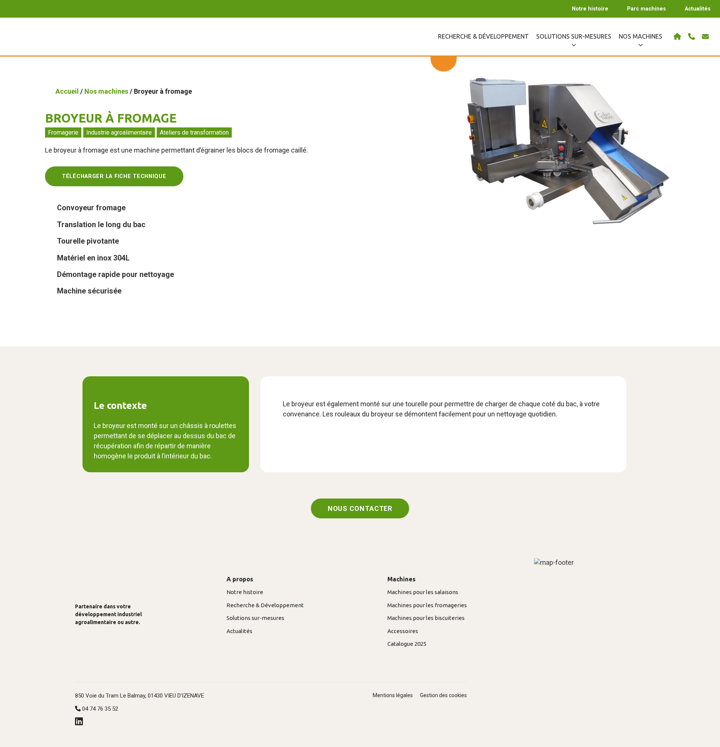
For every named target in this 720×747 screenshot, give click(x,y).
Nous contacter (360, 508)
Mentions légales (393, 695)
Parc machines (646, 9)
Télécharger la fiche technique (114, 176)
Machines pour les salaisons (422, 592)
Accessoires (402, 631)
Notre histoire (590, 9)
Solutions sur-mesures (255, 618)
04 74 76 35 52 (99, 708)
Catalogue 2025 (406, 644)
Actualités (698, 9)
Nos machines (106, 91)
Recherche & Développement (483, 36)
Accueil (67, 91)
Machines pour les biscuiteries (426, 618)
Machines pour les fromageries (427, 605)
